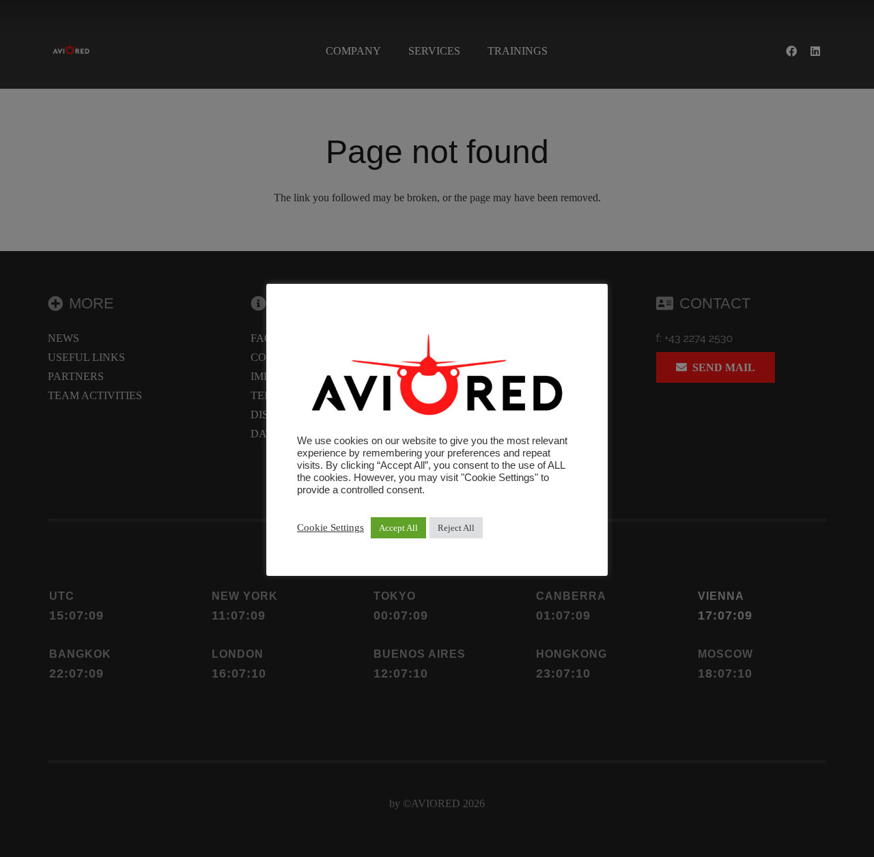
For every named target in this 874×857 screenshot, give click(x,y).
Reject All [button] (456, 528)
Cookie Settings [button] (330, 527)
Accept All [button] (398, 528)
